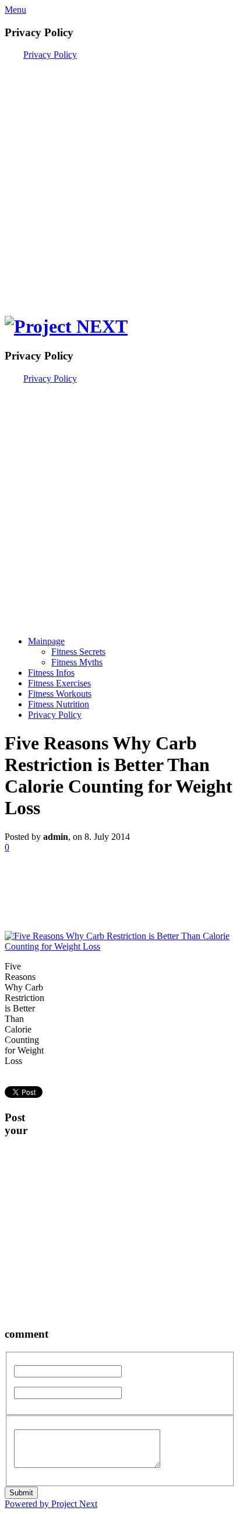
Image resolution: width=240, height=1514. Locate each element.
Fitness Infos (51, 673)
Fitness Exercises (59, 683)
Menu (15, 10)
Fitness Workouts (59, 694)
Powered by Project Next (51, 1504)
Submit (21, 1492)
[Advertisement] (120, 180)
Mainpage (46, 641)
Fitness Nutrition (58, 704)
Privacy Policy (50, 55)
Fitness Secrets (78, 652)
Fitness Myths (77, 662)
